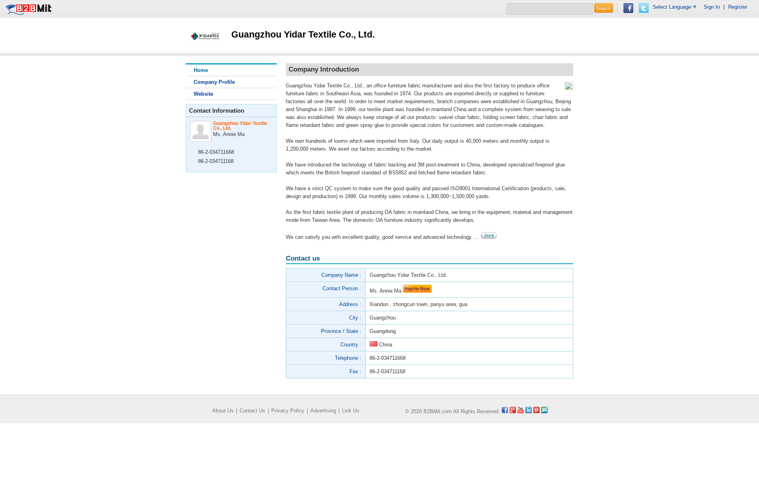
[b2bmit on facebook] (505, 411)
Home (201, 70)
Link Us (350, 411)
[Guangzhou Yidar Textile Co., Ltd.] (206, 36)
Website (203, 94)
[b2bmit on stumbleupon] (544, 411)
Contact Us (252, 411)
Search (604, 8)
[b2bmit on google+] (513, 411)
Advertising (323, 411)
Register (737, 7)
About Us (223, 411)
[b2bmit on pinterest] (536, 411)
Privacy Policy (287, 411)
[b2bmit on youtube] (520, 411)
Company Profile (214, 82)
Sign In (712, 7)
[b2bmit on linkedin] (528, 411)
